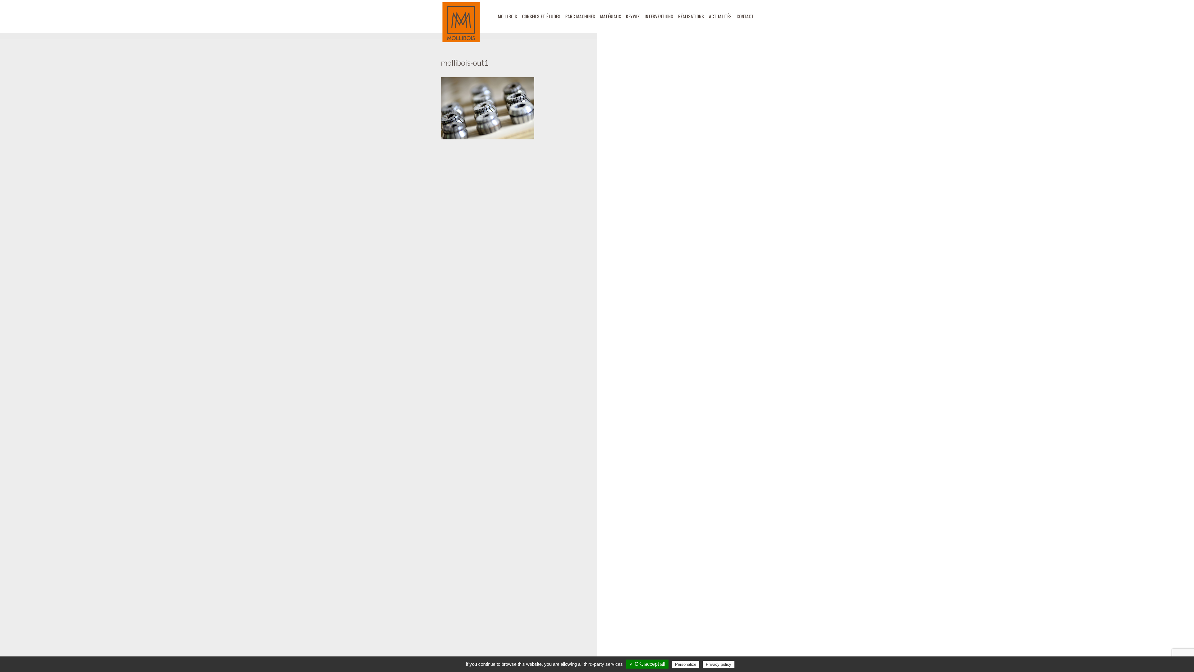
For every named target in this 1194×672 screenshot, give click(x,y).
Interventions (659, 16)
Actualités (720, 16)
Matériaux (610, 16)
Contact (745, 16)
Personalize (685, 664)
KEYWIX (633, 16)
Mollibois (507, 16)
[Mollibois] (461, 22)
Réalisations (691, 16)
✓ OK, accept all (647, 664)
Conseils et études (541, 16)
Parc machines (580, 16)
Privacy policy (718, 664)
